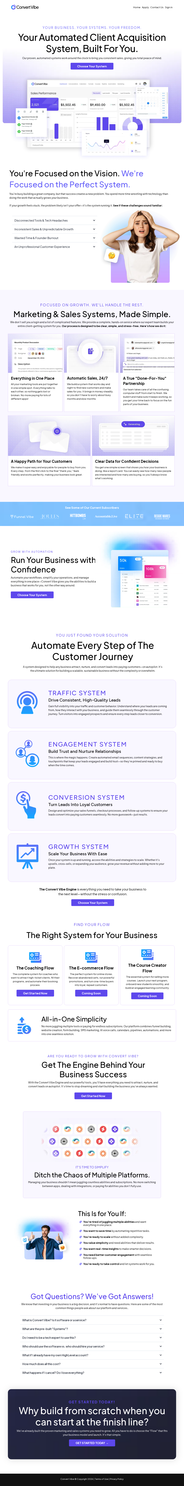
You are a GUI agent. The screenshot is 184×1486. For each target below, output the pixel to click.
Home (136, 7)
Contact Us (156, 7)
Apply (145, 7)
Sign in (168, 7)
